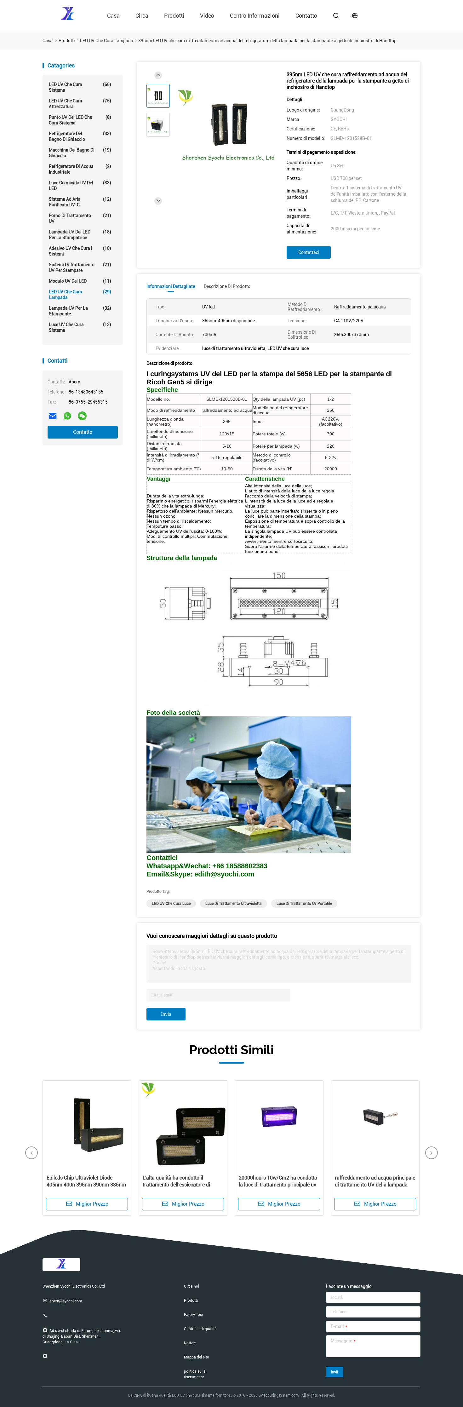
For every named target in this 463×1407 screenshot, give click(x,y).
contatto (306, 15)
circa (141, 15)
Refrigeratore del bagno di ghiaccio (80, 136)
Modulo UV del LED (80, 281)
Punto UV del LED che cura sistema (80, 120)
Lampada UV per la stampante (80, 311)
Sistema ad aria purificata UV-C (80, 202)
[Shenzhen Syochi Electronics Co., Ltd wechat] (82, 416)
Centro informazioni (255, 15)
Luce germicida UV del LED (80, 185)
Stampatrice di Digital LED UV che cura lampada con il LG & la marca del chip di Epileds (376, 1185)
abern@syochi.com (65, 1301)
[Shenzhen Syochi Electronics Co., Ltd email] (53, 416)
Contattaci (308, 252)
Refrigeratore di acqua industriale (80, 169)
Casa (113, 15)
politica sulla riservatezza (195, 1374)
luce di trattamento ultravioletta (233, 903)
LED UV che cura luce (171, 903)
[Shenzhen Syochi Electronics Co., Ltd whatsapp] (67, 416)
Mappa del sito (196, 1357)
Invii (334, 1372)
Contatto (82, 432)
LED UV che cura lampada (80, 294)
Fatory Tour (193, 1314)
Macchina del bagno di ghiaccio (80, 152)
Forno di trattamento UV (80, 218)
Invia (166, 1014)
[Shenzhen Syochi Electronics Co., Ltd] (68, 12)
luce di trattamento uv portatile (304, 903)
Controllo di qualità (200, 1329)
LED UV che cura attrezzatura (80, 103)
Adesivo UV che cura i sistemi (80, 251)
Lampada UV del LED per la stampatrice (80, 234)
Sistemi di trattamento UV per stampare (80, 267)
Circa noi (191, 1286)
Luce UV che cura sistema (80, 327)
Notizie (190, 1343)
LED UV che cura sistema (80, 87)
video (207, 15)
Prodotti (174, 15)
